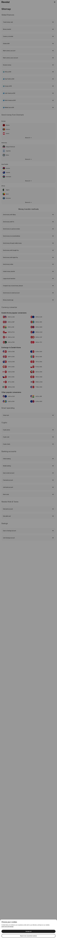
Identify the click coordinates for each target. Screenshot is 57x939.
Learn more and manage (7, 926)
